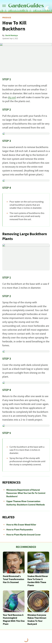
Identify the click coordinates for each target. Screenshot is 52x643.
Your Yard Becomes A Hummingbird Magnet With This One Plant (14, 619)
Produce (6, 18)
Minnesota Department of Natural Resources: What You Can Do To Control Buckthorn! (25, 493)
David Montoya (11, 35)
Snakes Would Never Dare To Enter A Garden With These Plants (37, 581)
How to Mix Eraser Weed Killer (21, 524)
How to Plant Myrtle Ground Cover (23, 534)
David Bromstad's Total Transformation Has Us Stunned (13, 579)
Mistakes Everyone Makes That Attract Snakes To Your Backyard (36, 619)
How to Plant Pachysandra (19, 529)
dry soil (12, 97)
